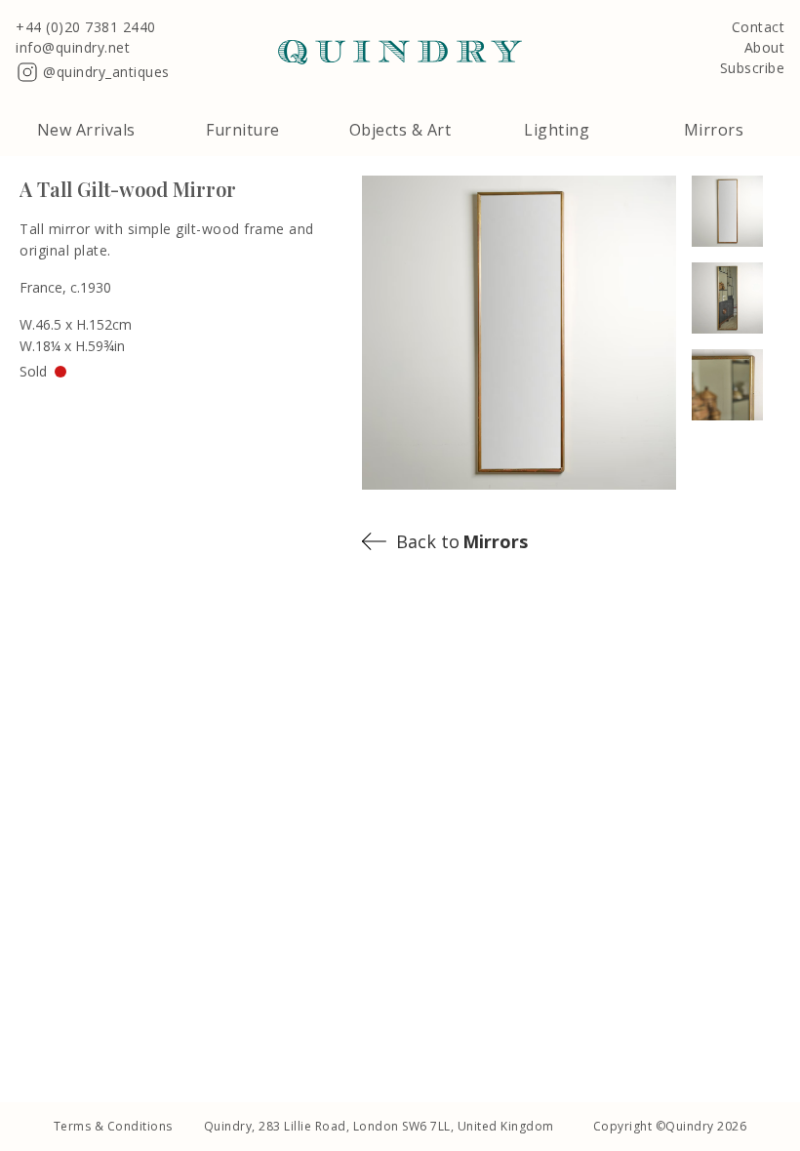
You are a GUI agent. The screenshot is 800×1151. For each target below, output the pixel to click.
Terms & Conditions (113, 1126)
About (764, 48)
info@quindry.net (73, 48)
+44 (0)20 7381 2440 (86, 28)
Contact (758, 28)
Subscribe (752, 68)
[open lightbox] (736, 211)
